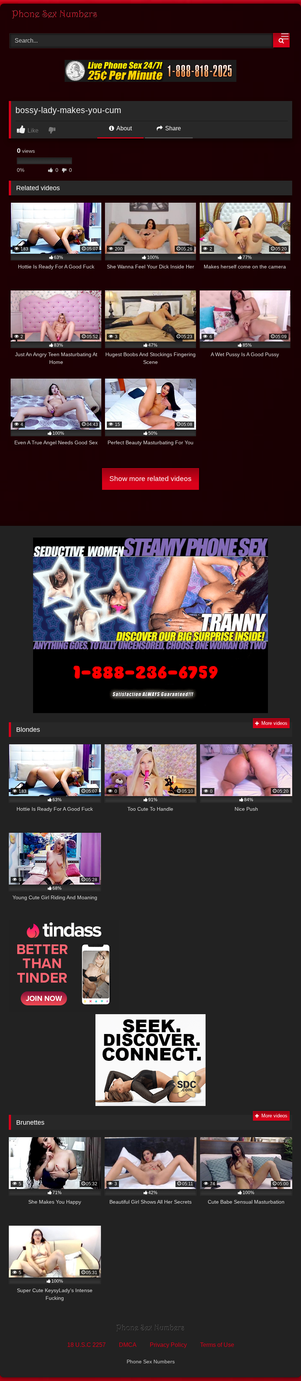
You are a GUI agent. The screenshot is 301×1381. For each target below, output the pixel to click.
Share (172, 128)
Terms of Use (217, 1345)
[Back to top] (278, 1359)
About (123, 128)
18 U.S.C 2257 (86, 1345)
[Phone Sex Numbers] (150, 16)
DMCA (128, 1345)
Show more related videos (150, 478)
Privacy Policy (168, 1345)
